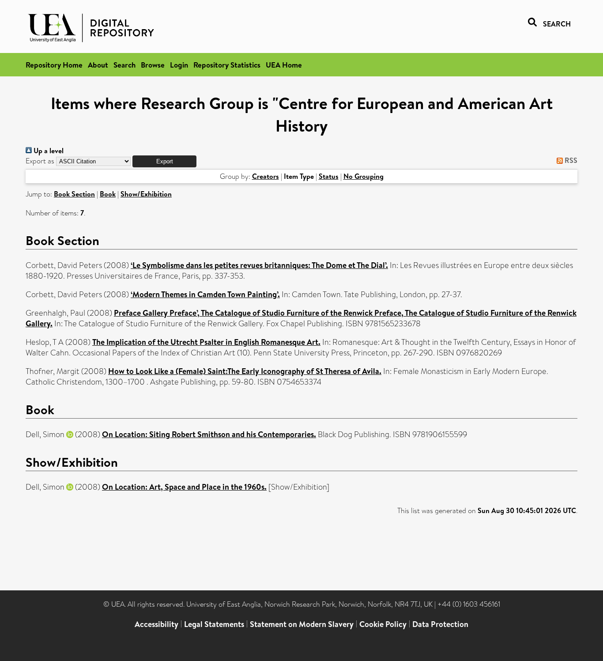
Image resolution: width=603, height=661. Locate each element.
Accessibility (156, 624)
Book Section (74, 194)
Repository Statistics (226, 65)
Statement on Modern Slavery (302, 624)
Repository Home (54, 65)
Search (124, 65)
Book (108, 194)
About (98, 65)
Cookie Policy (383, 624)
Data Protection (440, 624)
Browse (153, 65)
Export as (40, 161)
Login (179, 65)
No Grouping (363, 176)
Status (329, 176)
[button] (164, 161)
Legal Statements (214, 624)
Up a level (48, 150)
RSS (570, 160)
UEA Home (284, 65)
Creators (265, 176)
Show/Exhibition (146, 194)
